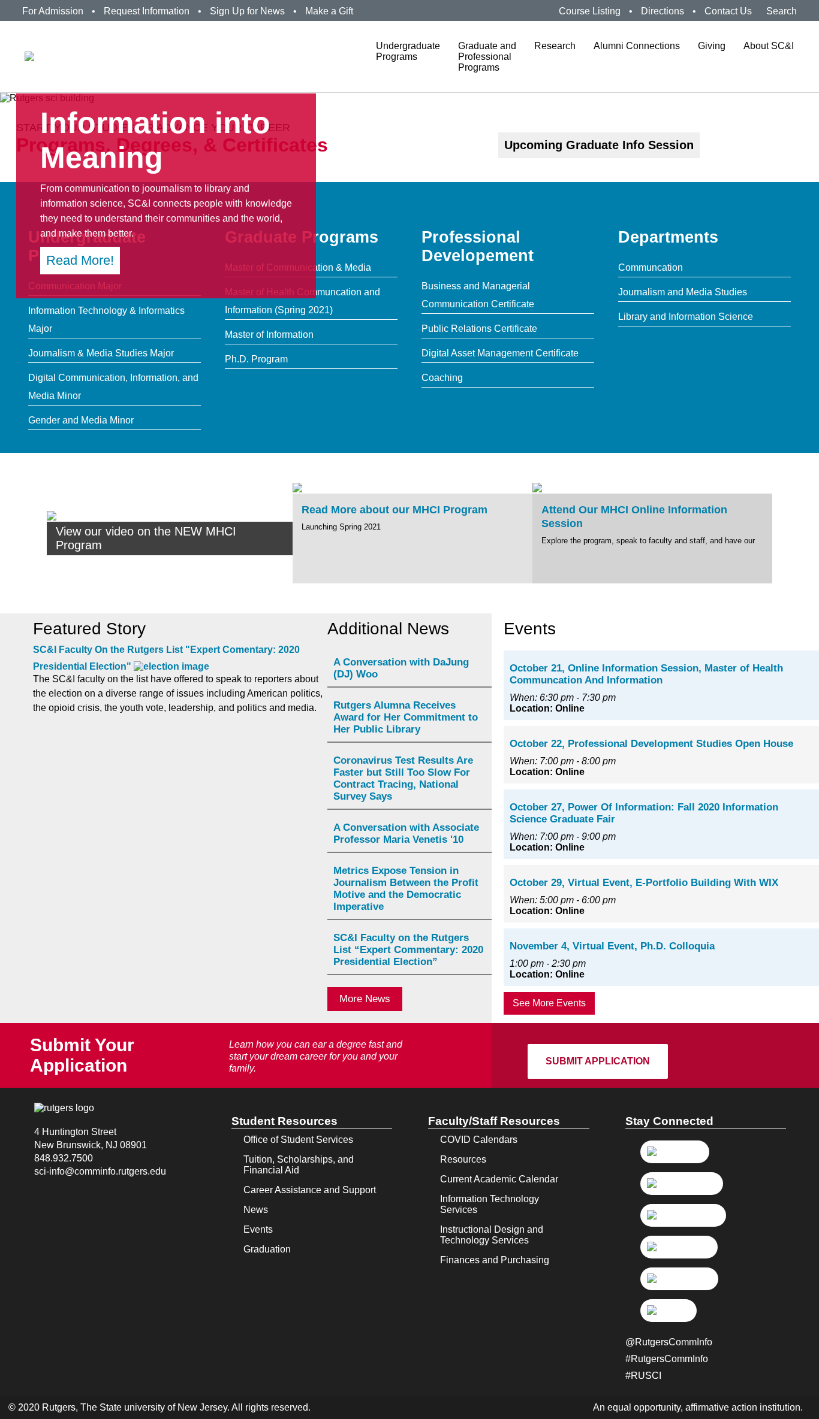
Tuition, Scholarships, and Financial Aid (298, 1164)
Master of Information (269, 334)
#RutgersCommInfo (666, 1359)
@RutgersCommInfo (668, 1342)
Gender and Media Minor (81, 420)
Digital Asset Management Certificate (500, 353)
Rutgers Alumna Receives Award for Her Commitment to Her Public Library (405, 717)
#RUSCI (643, 1375)
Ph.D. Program (256, 359)
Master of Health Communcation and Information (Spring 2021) (302, 301)
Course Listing (590, 11)
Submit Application (598, 1061)
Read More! (80, 260)
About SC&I (768, 46)
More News (364, 999)
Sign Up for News (247, 11)
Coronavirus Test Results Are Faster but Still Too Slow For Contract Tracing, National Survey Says (403, 778)
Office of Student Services (298, 1139)
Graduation (267, 1249)
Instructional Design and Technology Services (491, 1234)
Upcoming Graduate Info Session (599, 145)
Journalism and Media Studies (682, 292)
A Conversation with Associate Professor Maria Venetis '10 (406, 833)
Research (555, 46)
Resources (463, 1159)
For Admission (52, 11)
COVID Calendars (478, 1139)
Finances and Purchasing (494, 1260)
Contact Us (728, 11)
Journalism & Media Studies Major (101, 353)
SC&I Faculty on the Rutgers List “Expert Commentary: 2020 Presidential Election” (408, 949)
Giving (711, 46)
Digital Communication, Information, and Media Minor (113, 387)
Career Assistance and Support (309, 1190)
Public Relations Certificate (479, 328)
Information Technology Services (489, 1204)
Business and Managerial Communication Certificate (477, 295)
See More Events (549, 1003)
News (255, 1210)
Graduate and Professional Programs (487, 56)
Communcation (650, 267)
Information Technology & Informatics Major (106, 319)
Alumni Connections (637, 46)
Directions (662, 11)
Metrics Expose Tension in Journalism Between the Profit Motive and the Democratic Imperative (405, 888)
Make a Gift (329, 11)
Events (258, 1229)
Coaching (442, 378)
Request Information (146, 11)
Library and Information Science (685, 316)
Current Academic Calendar (499, 1179)
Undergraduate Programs (408, 51)
